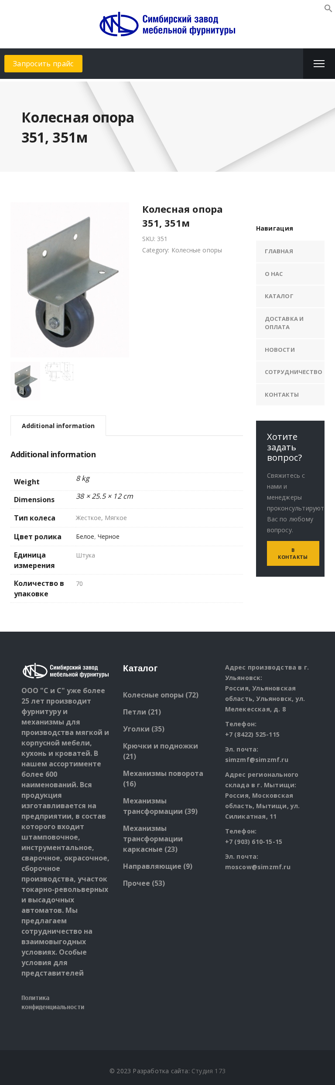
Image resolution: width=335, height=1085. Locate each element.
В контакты (293, 553)
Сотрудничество (294, 372)
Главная (279, 251)
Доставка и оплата (284, 323)
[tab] (58, 425)
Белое (85, 536)
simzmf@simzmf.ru (256, 759)
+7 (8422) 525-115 (252, 734)
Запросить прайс (43, 63)
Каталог (279, 296)
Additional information (58, 426)
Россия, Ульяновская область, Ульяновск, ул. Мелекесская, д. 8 (265, 698)
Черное (109, 536)
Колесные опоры (196, 250)
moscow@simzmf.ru (258, 867)
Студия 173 (208, 1071)
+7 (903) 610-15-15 (254, 841)
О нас (274, 274)
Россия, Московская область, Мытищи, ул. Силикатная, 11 (262, 805)
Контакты (282, 394)
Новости (280, 350)
